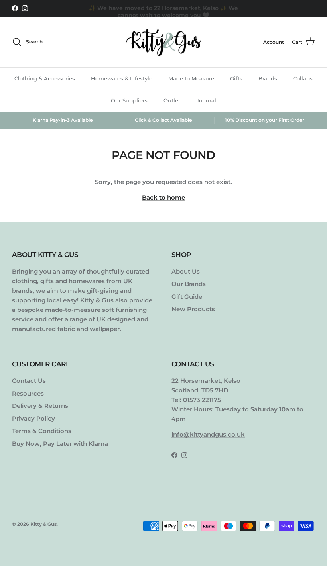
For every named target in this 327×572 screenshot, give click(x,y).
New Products (193, 309)
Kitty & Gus (43, 524)
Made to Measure (191, 78)
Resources (28, 393)
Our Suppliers (129, 100)
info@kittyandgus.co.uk (208, 434)
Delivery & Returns (40, 405)
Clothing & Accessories (44, 78)
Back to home (163, 197)
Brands (267, 78)
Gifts (236, 78)
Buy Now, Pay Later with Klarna (60, 443)
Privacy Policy (33, 418)
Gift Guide (186, 296)
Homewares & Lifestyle (121, 78)
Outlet (172, 100)
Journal (206, 100)
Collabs (303, 78)
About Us (185, 271)
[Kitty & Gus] (163, 42)
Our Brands (188, 284)
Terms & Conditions (41, 431)
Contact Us (29, 380)
